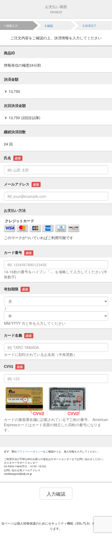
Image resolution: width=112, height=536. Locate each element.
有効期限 (16, 288)
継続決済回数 (15, 131)
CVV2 (13, 366)
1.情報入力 (11, 25)
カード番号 (18, 252)
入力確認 (56, 493)
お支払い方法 (15, 210)
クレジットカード (19, 220)
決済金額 (11, 79)
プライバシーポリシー (30, 451)
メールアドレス (21, 184)
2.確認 (49, 25)
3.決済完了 (89, 25)
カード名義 (18, 335)
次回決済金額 (15, 105)
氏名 (12, 157)
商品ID (9, 52)
